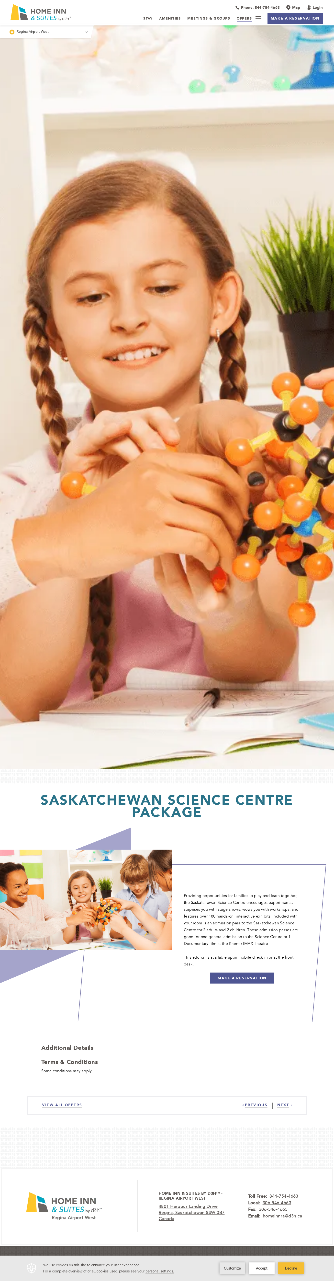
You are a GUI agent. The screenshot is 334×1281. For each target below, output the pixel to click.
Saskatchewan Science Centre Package (167, 806)
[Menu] (258, 18)
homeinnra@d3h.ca (282, 1215)
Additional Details (67, 1047)
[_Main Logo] (40, 12)
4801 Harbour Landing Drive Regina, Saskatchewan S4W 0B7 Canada (192, 1212)
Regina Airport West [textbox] (33, 31)
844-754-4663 (283, 1196)
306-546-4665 (273, 1209)
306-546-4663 (277, 1202)
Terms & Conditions (69, 1061)
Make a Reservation (295, 18)
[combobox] (45, 31)
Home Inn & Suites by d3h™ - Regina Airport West (191, 1196)
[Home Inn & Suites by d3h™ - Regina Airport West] (64, 1206)
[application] (167, 1268)
